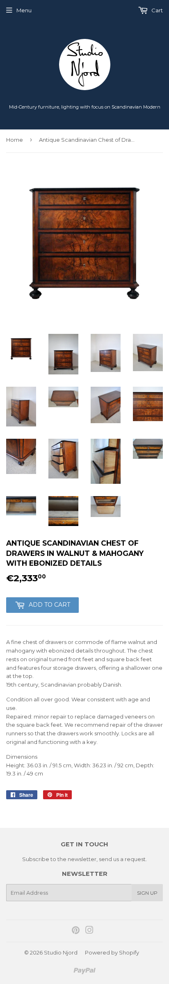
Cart (156, 10)
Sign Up (147, 893)
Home (14, 139)
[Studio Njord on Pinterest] (75, 931)
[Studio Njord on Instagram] (89, 931)
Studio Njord (61, 952)
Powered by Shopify (112, 952)
